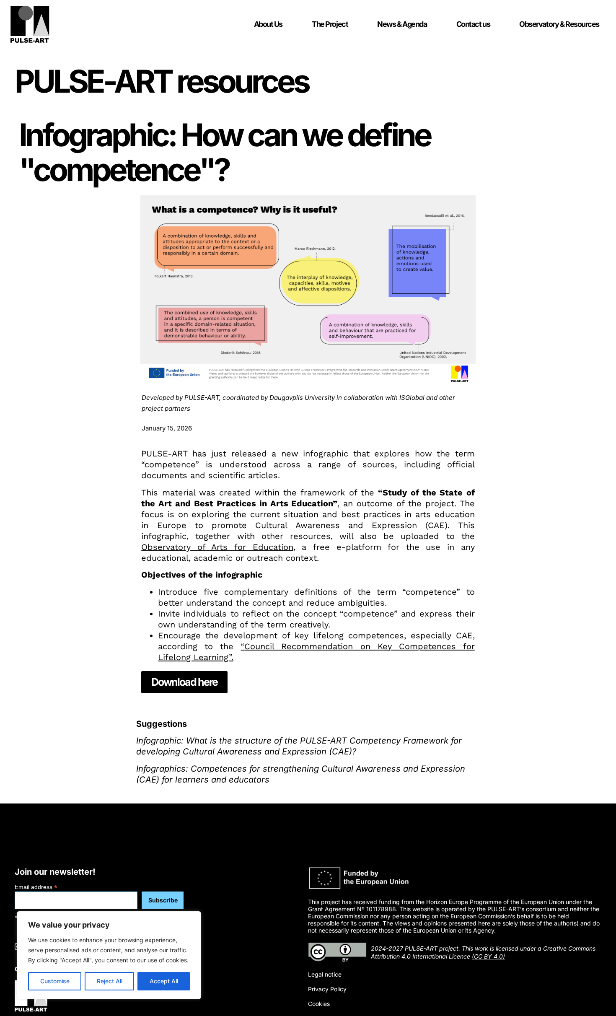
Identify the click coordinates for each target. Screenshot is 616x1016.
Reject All (109, 981)
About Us (268, 24)
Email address (36, 886)
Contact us (473, 24)
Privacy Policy (327, 989)
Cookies (319, 1003)
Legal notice (325, 974)
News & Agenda (402, 24)
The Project (330, 24)
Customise (55, 981)
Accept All (164, 981)
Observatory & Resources (559, 24)
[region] (109, 955)
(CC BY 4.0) (488, 956)
